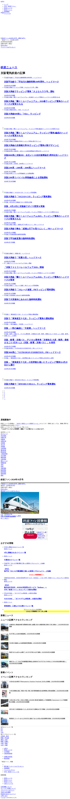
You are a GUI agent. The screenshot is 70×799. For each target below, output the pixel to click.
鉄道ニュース (8, 8)
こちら (18, 427)
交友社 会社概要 (6, 792)
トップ (6, 4)
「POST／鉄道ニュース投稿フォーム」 (28, 423)
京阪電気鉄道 (8, 753)
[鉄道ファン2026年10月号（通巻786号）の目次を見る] (13, 38)
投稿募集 (7, 11)
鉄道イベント (8, 10)
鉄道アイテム (8, 781)
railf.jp (2, 1)
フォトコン (7, 13)
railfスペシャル (8, 783)
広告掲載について (6, 786)
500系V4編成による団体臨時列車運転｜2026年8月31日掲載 (27, 643)
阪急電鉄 (7, 758)
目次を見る (4, 489)
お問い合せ (4, 796)
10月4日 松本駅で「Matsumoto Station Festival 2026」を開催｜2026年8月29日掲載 (36, 681)
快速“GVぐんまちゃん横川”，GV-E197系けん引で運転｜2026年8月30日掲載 (32, 652)
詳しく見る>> (5, 518)
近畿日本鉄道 (8, 756)
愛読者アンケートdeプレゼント (10, 491)
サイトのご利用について (8, 788)
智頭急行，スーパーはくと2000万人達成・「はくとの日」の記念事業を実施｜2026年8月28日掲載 (37, 718)
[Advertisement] (36, 123)
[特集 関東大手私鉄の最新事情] (20, 513)
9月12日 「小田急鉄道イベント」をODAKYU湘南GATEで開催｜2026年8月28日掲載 (34, 709)
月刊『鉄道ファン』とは (11, 772)
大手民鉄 (7, 751)
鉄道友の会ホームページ (8, 794)
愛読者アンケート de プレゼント (14, 766)
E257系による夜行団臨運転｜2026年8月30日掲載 (24, 633)
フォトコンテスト (9, 770)
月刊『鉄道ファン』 (10, 6)
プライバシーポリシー (7, 790)
